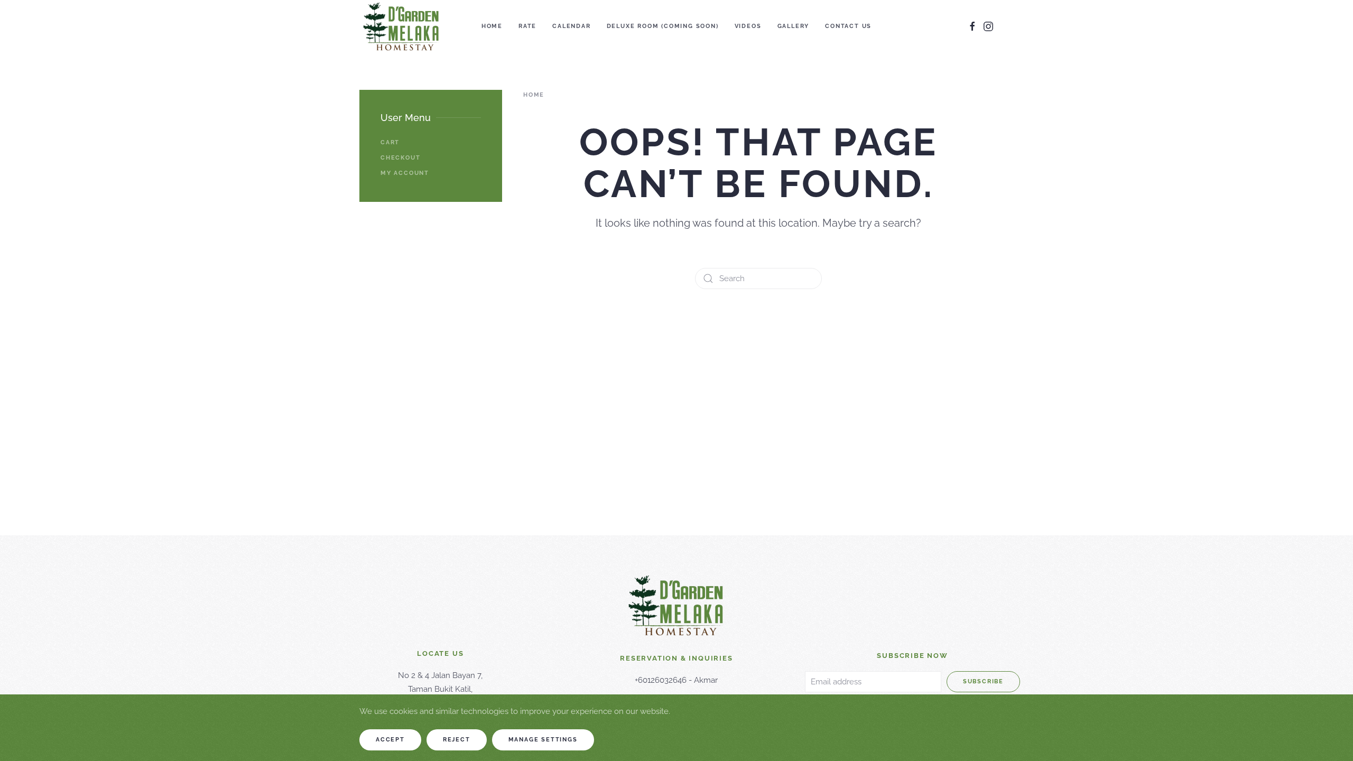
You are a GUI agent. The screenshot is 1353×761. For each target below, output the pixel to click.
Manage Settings (543, 739)
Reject (456, 739)
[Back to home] (401, 26)
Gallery (793, 26)
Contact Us (848, 26)
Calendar (571, 26)
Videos (748, 26)
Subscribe (983, 681)
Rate (527, 26)
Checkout (400, 157)
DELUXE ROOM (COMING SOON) (663, 26)
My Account (405, 173)
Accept (390, 739)
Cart (390, 142)
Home (492, 26)
